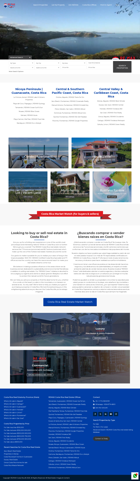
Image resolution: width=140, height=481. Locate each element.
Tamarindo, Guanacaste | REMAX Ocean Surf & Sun (66, 401)
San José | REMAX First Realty (111, 113)
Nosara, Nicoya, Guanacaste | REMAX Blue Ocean (66, 444)
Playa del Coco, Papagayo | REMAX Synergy (29, 104)
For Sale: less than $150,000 (14, 427)
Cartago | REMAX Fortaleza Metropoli (111, 120)
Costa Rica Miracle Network (14, 465)
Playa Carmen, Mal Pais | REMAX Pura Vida (29, 119)
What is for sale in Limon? (13, 413)
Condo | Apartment (38, 156)
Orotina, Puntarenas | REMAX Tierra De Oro (64, 451)
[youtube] (111, 414)
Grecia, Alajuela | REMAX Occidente (111, 117)
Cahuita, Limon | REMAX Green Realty (111, 124)
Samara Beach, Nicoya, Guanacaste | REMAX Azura (66, 448)
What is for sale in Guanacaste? (15, 407)
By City (38, 63)
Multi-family (70, 190)
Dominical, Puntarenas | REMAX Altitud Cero (70, 113)
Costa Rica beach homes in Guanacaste (18, 457)
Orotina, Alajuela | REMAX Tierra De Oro (70, 97)
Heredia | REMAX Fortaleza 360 (111, 109)
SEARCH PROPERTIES (122, 67)
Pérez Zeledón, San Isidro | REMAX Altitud (70, 109)
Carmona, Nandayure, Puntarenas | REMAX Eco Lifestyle (68, 454)
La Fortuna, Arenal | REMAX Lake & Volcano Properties (68, 424)
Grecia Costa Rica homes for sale (15, 462)
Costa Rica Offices (89, 5)
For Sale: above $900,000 (13, 442)
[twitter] (100, 414)
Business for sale (112, 190)
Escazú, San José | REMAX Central (111, 105)
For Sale (96, 424)
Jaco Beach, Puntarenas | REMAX (63, 101)
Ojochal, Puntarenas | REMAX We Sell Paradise (70, 117)
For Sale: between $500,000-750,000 (17, 436)
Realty (86, 101)
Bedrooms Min (15, 68)
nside (82, 101)
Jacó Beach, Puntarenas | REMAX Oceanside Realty (67, 404)
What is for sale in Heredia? (13, 410)
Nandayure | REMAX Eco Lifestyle (29, 123)
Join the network (101, 408)
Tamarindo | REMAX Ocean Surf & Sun (29, 107)
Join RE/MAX (73, 5)
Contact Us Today (101, 439)
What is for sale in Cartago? (13, 404)
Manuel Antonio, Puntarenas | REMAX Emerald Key (70, 105)
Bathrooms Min (41, 68)
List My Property (58, 5)
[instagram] (116, 414)
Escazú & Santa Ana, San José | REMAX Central (65, 421)
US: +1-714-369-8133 (102, 401)
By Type (13, 63)
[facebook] (95, 414)
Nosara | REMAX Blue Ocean (29, 111)
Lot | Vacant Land (28, 192)
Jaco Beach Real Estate (12, 451)
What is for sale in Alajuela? (13, 401)
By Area (65, 63)
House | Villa (102, 156)
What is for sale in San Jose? (14, 418)
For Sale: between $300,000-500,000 (17, 433)
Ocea (78, 101)
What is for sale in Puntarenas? (15, 415)
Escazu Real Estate (11, 460)
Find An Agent (106, 5)
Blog (118, 5)
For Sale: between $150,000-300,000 (17, 430)
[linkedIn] (106, 414)
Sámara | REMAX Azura (29, 115)
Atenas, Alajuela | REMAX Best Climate (111, 101)
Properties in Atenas (11, 454)
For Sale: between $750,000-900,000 (17, 439)
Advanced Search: (99, 430)
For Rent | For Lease (100, 427)
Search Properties (40, 5)
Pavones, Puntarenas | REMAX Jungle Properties (70, 121)
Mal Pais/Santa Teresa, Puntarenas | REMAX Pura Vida (67, 411)
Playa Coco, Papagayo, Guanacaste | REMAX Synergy (67, 418)
